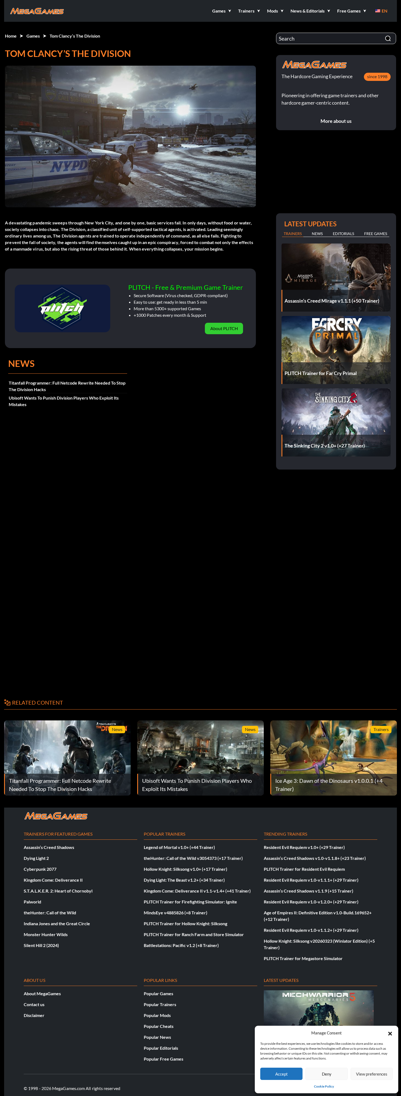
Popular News (157, 1037)
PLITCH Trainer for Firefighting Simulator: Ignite (190, 901)
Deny (326, 1073)
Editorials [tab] (343, 233)
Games (33, 35)
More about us (336, 121)
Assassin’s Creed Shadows (49, 847)
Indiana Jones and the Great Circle (57, 923)
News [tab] (317, 233)
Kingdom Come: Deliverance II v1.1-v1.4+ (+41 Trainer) (197, 890)
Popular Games (158, 993)
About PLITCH (224, 328)
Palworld (32, 901)
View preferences (371, 1073)
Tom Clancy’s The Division (75, 35)
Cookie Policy (324, 1086)
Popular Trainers (160, 1004)
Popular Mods (157, 1015)
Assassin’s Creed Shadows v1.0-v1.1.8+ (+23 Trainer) (315, 858)
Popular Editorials (161, 1048)
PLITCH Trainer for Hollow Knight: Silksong (185, 923)
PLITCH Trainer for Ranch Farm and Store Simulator (194, 934)
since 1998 (377, 76)
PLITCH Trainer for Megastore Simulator (303, 958)
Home (11, 35)
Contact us (34, 1004)
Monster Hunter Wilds (46, 934)
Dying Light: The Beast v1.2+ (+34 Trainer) (184, 879)
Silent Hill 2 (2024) (41, 945)
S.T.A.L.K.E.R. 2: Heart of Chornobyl (58, 890)
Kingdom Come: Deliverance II (53, 879)
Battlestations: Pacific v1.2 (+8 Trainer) (181, 945)
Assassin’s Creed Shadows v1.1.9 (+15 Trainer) (308, 890)
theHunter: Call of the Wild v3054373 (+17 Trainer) (193, 858)
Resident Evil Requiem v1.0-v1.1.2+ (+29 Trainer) (311, 930)
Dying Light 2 (36, 858)
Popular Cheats (158, 1026)
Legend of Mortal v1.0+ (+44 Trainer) (179, 847)
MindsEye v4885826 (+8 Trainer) (175, 912)
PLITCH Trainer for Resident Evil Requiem (304, 869)
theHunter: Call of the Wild (50, 912)
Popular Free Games (163, 1058)
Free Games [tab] (375, 233)
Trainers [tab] (293, 233)
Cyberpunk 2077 (40, 869)
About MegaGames (42, 993)
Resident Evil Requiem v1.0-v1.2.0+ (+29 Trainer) (311, 901)
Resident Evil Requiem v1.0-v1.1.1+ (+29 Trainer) (311, 879)
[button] (390, 1033)
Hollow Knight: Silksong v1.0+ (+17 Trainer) (185, 869)
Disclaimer (34, 1015)
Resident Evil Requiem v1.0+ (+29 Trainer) (304, 847)
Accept (281, 1073)
